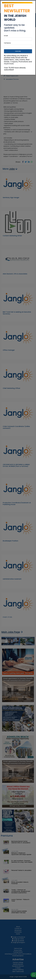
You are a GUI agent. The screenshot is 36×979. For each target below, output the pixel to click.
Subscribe (18, 51)
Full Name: (7, 43)
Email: (6, 36)
